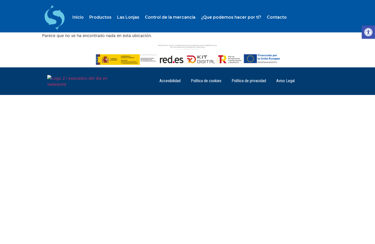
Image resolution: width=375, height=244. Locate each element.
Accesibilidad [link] (170, 80)
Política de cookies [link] (206, 80)
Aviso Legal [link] (285, 80)
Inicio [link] (78, 17)
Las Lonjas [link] (128, 17)
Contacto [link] (277, 17)
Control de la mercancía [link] (170, 17)
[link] (368, 32)
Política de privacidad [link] (249, 80)
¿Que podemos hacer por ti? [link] (231, 17)
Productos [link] (100, 17)
